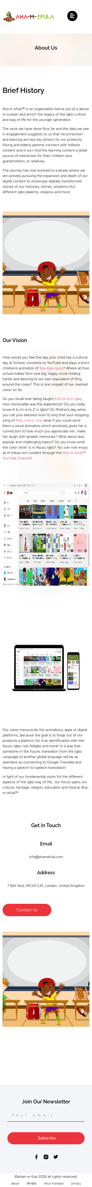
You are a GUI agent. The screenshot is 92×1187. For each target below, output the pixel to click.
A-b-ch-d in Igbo (68, 399)
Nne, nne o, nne (29, 420)
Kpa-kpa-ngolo (51, 368)
